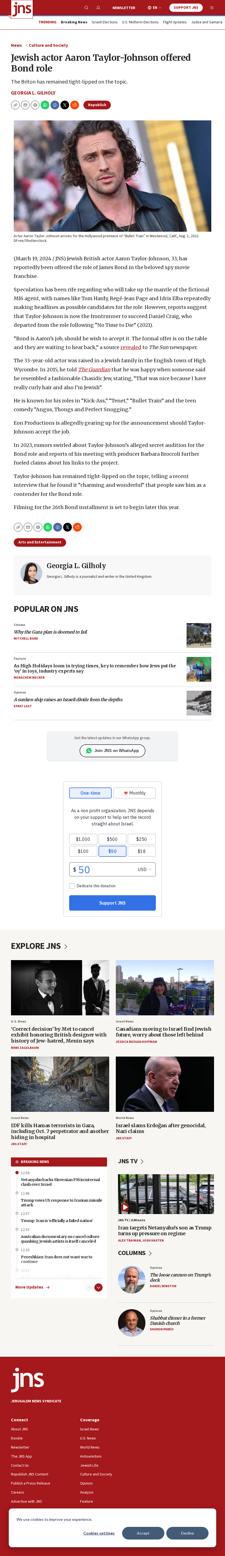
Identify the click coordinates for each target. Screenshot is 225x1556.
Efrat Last (23, 706)
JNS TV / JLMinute (131, 1220)
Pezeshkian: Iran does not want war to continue (56, 1259)
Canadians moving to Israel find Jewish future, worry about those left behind (163, 1032)
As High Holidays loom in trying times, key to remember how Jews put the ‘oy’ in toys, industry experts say (95, 668)
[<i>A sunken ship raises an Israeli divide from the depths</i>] (199, 703)
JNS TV (128, 1161)
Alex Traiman (129, 1240)
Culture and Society (48, 45)
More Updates (29, 1287)
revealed (130, 347)
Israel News (125, 1021)
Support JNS (186, 7)
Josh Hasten (153, 1240)
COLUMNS (132, 1253)
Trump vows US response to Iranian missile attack (61, 1202)
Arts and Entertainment (39, 542)
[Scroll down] (98, 1287)
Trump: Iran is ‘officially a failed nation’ (57, 1220)
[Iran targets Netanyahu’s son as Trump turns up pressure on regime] (166, 1194)
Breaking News (35, 1162)
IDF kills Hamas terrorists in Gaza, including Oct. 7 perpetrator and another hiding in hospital (60, 1131)
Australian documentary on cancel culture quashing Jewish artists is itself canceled (60, 1239)
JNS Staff (19, 1144)
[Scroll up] (89, 1287)
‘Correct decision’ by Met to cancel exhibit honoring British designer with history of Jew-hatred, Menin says (58, 1035)
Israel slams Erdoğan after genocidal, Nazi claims (161, 1128)
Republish (97, 105)
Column (19, 625)
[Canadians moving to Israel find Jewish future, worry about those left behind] (165, 987)
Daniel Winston (163, 1286)
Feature (20, 658)
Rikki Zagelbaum (25, 1048)
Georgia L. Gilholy (33, 93)
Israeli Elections (105, 22)
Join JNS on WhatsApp (116, 750)
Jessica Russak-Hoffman (136, 1042)
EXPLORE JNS (36, 946)
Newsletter (124, 8)
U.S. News (18, 1021)
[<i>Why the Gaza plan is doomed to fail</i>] (199, 635)
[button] (35, 105)
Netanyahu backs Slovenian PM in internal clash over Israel (60, 1182)
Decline (187, 1533)
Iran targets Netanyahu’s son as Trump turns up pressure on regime (165, 1231)
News (16, 45)
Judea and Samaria (206, 22)
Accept (143, 1533)
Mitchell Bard (26, 638)
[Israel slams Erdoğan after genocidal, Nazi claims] (165, 1084)
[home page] (22, 9)
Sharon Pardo (162, 1329)
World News (125, 1118)
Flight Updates (175, 22)
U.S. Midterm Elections (140, 22)
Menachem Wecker (29, 677)
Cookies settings (99, 1533)
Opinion (20, 692)
